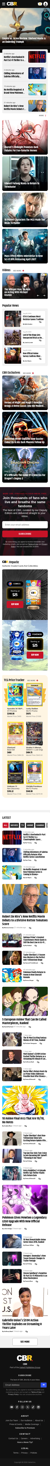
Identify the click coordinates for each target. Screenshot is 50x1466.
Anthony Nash (29, 1062)
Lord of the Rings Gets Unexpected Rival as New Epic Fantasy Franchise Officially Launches (33, 336)
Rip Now (15, 604)
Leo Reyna (28, 877)
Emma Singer (29, 980)
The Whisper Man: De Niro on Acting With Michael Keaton (17, 292)
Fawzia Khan (29, 1281)
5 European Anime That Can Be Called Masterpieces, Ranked (24, 1021)
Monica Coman (9, 927)
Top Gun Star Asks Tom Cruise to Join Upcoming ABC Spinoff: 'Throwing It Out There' (35, 1155)
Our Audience (26, 1420)
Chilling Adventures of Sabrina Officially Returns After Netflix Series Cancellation (14, 78)
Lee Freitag (28, 1161)
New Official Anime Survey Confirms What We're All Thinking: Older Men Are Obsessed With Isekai (33, 355)
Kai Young (28, 842)
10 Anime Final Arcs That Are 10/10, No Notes (23, 1120)
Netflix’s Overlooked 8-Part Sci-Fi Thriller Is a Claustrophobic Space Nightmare (14, 61)
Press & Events (15, 1424)
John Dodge (8, 1228)
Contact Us (13, 1438)
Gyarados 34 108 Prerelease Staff (20, 709)
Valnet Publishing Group (29, 1367)
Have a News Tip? (25, 1442)
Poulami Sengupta (31, 1043)
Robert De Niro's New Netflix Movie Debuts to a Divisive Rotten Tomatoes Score (14, 110)
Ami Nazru (28, 361)
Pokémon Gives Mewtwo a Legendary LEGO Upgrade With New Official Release (24, 1221)
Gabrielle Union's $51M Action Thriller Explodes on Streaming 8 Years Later (22, 1324)
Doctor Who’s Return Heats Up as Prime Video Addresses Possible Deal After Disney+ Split (35, 1074)
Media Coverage (32, 1424)
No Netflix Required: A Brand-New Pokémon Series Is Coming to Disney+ (14, 94)
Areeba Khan (8, 1126)
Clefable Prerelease (34, 786)
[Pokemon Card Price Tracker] (40, 4)
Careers (24, 1438)
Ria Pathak (28, 945)
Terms (15, 1453)
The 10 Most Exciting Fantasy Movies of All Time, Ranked (34, 1039)
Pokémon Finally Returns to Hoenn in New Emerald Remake (34, 975)
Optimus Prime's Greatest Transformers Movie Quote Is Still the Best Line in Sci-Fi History (34, 940)
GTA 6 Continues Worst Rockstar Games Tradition (33, 318)
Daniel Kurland (8, 1027)
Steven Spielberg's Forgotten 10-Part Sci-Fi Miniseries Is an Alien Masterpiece (35, 1276)
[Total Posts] (40, 322)
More (41, 116)
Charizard (11, 747)
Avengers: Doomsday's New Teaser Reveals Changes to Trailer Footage (34, 1258)
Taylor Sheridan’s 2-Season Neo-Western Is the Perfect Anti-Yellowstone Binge (34, 957)
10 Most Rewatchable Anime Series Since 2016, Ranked (34, 1241)
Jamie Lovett (29, 342)
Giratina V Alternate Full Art (37, 747)
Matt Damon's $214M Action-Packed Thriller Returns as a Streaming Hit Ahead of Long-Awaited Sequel (35, 1056)
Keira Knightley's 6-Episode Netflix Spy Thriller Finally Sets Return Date (34, 1173)
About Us (39, 1420)
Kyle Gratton (28, 324)
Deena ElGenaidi (30, 1079)
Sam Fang (28, 860)
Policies (33, 1453)
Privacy (24, 1453)
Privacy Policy (13, 1394)
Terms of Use (33, 544)
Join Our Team (11, 1420)
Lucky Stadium (32, 709)
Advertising (35, 1438)
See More (17, 271)
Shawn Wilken (29, 1245)
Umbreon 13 (12, 786)
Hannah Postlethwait (31, 963)
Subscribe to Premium (25, 1428)
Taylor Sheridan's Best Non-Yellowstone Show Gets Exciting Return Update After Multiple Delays (34, 1138)
